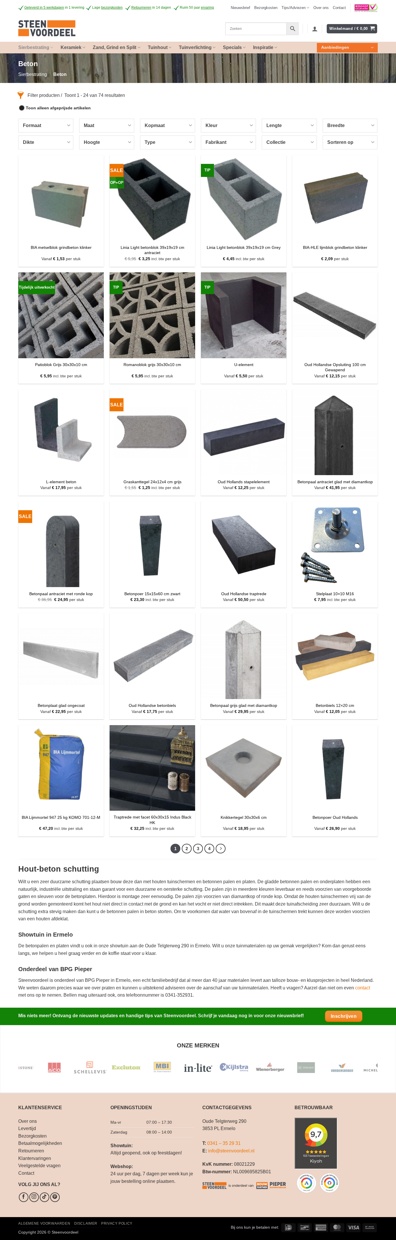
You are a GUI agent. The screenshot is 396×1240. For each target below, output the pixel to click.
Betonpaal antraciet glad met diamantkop (335, 481)
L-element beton (61, 481)
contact (362, 987)
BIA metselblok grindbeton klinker (61, 247)
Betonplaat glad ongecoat (61, 705)
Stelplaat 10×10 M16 (335, 593)
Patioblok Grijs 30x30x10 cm (61, 364)
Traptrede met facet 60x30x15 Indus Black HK (152, 820)
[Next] (363, 1070)
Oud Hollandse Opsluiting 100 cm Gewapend (335, 367)
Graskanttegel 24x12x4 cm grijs (152, 481)
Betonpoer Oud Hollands (335, 817)
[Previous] (33, 1070)
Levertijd (27, 1128)
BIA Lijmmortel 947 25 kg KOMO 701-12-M (61, 817)
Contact (339, 8)
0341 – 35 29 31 (224, 1143)
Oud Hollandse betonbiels (152, 705)
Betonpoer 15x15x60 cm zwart (152, 593)
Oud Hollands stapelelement (244, 481)
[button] (240, 7)
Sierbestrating (32, 74)
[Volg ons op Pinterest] (55, 1197)
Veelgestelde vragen (39, 1165)
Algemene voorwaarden (44, 1223)
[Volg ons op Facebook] (23, 1197)
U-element (243, 364)
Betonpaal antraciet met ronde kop (61, 593)
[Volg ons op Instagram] (34, 1197)
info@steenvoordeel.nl (231, 1150)
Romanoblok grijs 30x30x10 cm (152, 364)
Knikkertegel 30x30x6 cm (244, 817)
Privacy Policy (116, 1223)
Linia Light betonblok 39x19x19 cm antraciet (152, 250)
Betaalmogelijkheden (40, 1143)
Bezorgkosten (265, 8)
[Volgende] (221, 849)
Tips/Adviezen (293, 8)
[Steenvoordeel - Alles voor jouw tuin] (66, 29)
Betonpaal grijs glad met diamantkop (243, 705)
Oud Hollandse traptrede (243, 593)
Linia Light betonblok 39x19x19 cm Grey (244, 247)
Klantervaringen (34, 1158)
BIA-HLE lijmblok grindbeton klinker (335, 247)
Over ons (321, 8)
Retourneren (31, 1150)
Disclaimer (85, 1223)
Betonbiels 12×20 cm (335, 705)
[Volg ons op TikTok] (44, 1197)
